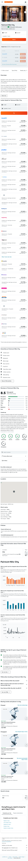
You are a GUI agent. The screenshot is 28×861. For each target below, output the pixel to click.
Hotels (10, 856)
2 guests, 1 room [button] (6, 36)
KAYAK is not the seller (7, 845)
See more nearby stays (22, 705)
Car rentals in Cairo (7, 822)
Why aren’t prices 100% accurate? (9, 850)
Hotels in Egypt (21, 856)
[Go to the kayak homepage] (8, 2)
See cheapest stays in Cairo (21, 731)
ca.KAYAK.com (4, 856)
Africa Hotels (15, 856)
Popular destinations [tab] (18, 813)
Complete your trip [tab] (7, 813)
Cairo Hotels (10, 858)
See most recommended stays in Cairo (22, 759)
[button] (2, 2)
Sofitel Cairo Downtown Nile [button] (7, 776)
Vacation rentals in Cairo (8, 828)
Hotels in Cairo (6, 826)
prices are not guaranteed (6, 841)
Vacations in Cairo (7, 824)
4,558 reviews (18, 27)
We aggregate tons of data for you (10, 847)
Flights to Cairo (7, 820)
